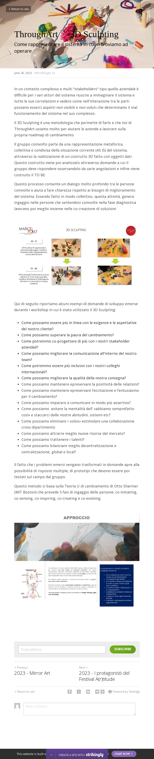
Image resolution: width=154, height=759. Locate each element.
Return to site (20, 9)
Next (82, 667)
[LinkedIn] (88, 692)
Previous (22, 667)
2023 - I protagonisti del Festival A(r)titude (104, 676)
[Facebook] (70, 692)
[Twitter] (79, 692)
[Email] (97, 692)
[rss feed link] (102, 692)
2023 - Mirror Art (32, 673)
